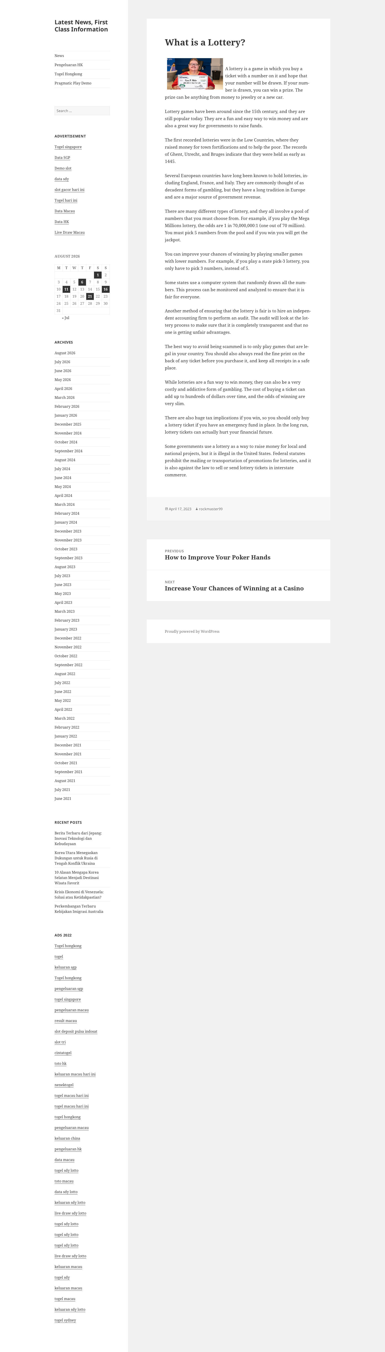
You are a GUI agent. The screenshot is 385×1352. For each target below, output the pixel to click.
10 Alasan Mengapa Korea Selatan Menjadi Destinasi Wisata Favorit (77, 877)
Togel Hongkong (68, 74)
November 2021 (68, 754)
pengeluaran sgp (69, 988)
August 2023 (65, 566)
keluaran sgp (66, 967)
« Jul (65, 317)
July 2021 (62, 789)
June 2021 (63, 798)
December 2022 (68, 638)
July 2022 (62, 682)
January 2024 (66, 522)
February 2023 (67, 620)
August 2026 (65, 352)
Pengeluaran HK (69, 64)
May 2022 (63, 700)
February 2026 (67, 406)
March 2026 (65, 397)
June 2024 (63, 477)
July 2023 (62, 575)
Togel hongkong (68, 945)
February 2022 (67, 727)
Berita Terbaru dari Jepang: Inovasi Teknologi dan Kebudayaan (78, 838)
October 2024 (66, 442)
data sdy (62, 178)
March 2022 (65, 718)
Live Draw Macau (70, 232)
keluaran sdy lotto (70, 1309)
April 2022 (63, 709)
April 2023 (63, 602)
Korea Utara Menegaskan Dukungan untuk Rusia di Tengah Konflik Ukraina (76, 858)
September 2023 (68, 557)
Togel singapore (68, 146)
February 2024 (67, 513)
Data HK (62, 221)
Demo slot (63, 168)
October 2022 (66, 655)
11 (66, 289)
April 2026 (63, 388)
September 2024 (68, 451)
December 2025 (68, 424)
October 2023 (66, 549)
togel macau (65, 1298)
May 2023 (63, 593)
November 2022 (68, 647)
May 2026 (63, 379)
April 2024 (63, 495)
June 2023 (63, 584)
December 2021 (68, 745)
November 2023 (68, 540)
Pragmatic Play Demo (73, 83)
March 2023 (65, 611)
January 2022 (66, 736)
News (59, 55)
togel (59, 956)
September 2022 (68, 664)
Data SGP (62, 157)
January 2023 (66, 629)
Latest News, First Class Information (81, 25)
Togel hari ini (66, 200)
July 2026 (62, 361)
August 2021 (65, 780)
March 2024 (65, 504)
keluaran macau (68, 1288)
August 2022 (65, 673)
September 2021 (68, 771)
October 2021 (66, 762)
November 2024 (68, 433)
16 (106, 289)
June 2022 (63, 691)
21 (90, 296)
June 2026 (63, 370)
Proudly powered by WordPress (192, 631)
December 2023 (68, 531)
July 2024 (62, 468)
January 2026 (66, 415)
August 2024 (65, 459)
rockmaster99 (211, 508)
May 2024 (63, 486)
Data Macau (65, 211)
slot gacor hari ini (69, 189)
